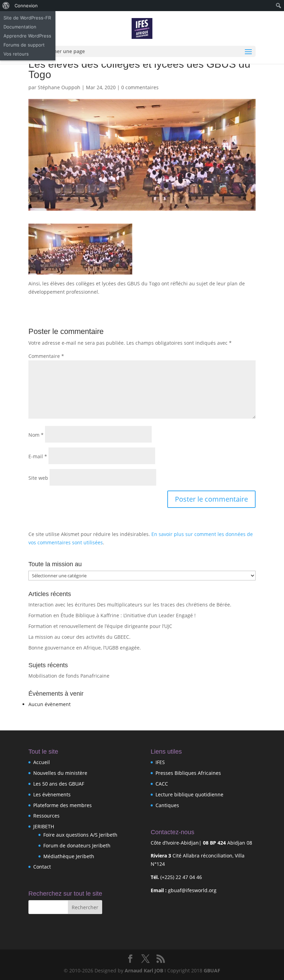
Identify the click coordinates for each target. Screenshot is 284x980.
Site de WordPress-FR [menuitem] (27, 17)
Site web (38, 478)
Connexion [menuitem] (26, 5)
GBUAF (212, 970)
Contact (42, 866)
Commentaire (46, 356)
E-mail (37, 456)
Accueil (41, 762)
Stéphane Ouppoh (59, 87)
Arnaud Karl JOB (144, 970)
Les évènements (52, 794)
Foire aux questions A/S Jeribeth (80, 834)
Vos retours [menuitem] (16, 54)
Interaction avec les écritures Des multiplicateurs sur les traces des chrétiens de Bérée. (129, 604)
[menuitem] (6, 5)
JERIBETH (43, 826)
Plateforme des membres (62, 805)
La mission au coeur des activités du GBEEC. (79, 637)
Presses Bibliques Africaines (188, 773)
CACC (162, 783)
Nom (36, 435)
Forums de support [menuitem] (24, 45)
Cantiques (167, 805)
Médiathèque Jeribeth (68, 856)
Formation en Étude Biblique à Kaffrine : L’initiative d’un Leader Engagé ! (112, 615)
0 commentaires (140, 87)
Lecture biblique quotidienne (189, 794)
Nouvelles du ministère (60, 773)
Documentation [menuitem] (19, 27)
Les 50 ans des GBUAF (58, 783)
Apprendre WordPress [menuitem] (27, 36)
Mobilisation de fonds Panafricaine (68, 675)
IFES (160, 762)
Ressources (46, 815)
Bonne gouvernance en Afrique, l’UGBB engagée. (84, 647)
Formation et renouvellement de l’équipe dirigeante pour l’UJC (100, 626)
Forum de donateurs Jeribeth (76, 845)
